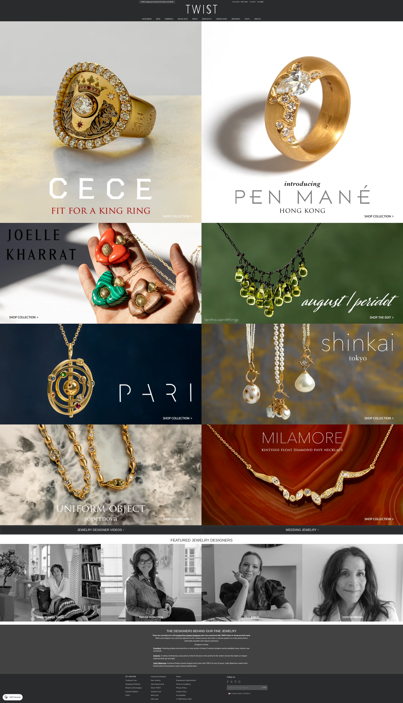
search (253, 2)
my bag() (260, 2)
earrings (169, 19)
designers (147, 19)
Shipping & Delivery (132, 684)
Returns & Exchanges (133, 688)
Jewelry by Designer (158, 676)
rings (195, 19)
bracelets (206, 19)
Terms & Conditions (183, 684)
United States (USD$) (240, 693)
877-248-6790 (130, 676)
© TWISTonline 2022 (184, 699)
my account (235, 2)
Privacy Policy (181, 688)
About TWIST (156, 688)
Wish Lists (154, 695)
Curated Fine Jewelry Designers (188, 635)
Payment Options (131, 692)
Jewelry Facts (156, 692)
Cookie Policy (181, 692)
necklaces (183, 19)
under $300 (221, 19)
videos (257, 19)
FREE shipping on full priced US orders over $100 (157, 2)
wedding (236, 19)
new (158, 19)
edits (247, 19)
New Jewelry (155, 680)
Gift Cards (154, 699)
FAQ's (127, 695)
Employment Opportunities (186, 680)
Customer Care (131, 680)
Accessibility (180, 695)
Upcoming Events (157, 684)
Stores (178, 676)
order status (244, 2)
